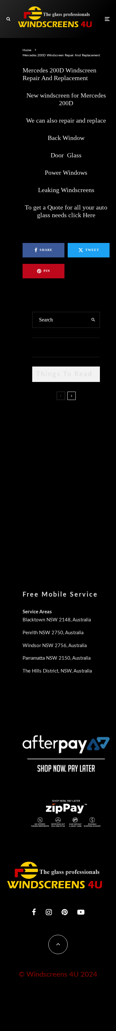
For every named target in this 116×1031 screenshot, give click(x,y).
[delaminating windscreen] (42, 513)
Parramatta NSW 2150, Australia (57, 658)
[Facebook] (34, 912)
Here (89, 214)
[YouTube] (80, 912)
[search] (93, 320)
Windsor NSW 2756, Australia (55, 645)
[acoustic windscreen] (42, 545)
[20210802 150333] (42, 482)
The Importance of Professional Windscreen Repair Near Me (79, 451)
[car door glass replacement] (42, 416)
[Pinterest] (64, 912)
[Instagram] (49, 912)
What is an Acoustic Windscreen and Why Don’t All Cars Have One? (80, 547)
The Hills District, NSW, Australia (57, 671)
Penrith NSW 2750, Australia (53, 632)
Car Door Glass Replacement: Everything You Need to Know (75, 418)
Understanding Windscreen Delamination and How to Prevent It (77, 514)
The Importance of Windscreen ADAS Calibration (78, 480)
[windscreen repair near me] (42, 447)
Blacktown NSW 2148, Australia (57, 620)
